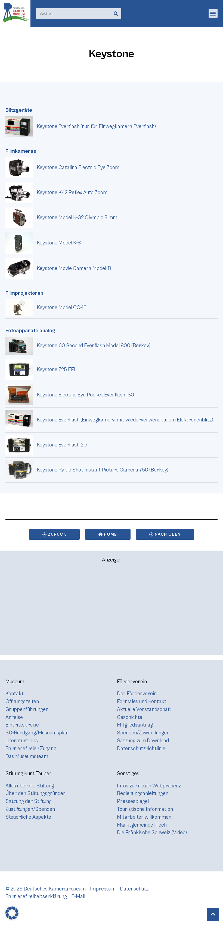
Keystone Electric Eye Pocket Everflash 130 (85, 395)
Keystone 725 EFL (56, 370)
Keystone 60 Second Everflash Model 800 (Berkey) (93, 346)
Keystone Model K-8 (59, 243)
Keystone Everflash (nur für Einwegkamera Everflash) (96, 126)
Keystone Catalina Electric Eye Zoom (78, 167)
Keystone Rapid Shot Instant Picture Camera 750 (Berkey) (102, 470)
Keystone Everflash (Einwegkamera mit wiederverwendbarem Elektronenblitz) (125, 420)
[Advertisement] (111, 611)
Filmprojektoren (24, 293)
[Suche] (115, 13)
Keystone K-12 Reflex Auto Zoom (72, 192)
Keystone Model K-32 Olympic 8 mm (77, 218)
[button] (213, 13)
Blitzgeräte (18, 110)
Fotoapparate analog (30, 331)
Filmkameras (20, 151)
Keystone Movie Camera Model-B (74, 268)
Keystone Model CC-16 (61, 308)
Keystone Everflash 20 (62, 445)
